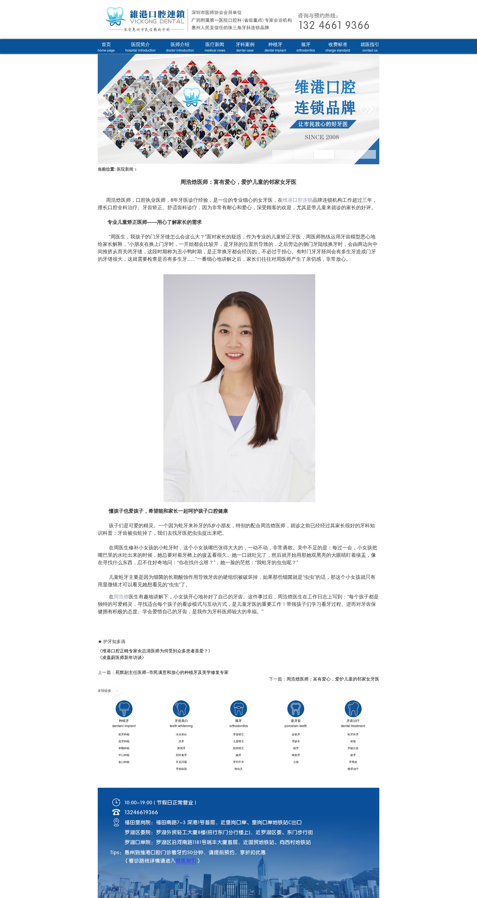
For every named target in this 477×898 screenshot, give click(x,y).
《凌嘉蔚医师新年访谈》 (122, 657)
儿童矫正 (238, 741)
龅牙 (238, 755)
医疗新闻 (215, 46)
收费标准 (337, 46)
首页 (106, 46)
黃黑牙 (181, 748)
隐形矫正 (238, 748)
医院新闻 (125, 169)
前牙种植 (123, 734)
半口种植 (123, 755)
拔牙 (353, 755)
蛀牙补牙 (353, 734)
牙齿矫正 (238, 734)
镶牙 (296, 748)
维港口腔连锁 (297, 199)
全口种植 (123, 762)
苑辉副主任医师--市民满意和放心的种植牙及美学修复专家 (172, 672)
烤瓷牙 (296, 755)
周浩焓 (121, 596)
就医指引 (370, 46)
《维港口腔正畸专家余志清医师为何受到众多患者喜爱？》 (155, 650)
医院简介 (140, 46)
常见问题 (181, 762)
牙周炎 (353, 762)
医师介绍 (180, 46)
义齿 (296, 762)
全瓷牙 (296, 734)
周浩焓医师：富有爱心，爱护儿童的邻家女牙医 (333, 679)
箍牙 (305, 46)
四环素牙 (181, 755)
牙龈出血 (353, 748)
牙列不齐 (238, 762)
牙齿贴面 (181, 769)
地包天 (238, 769)
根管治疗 (353, 769)
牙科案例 (245, 46)
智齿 (353, 741)
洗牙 (181, 741)
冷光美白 (181, 734)
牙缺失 (296, 741)
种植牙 (275, 46)
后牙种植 (123, 741)
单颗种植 (123, 748)
